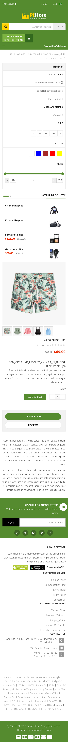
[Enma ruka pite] (54, 239)
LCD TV (30, 685)
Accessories (28, 701)
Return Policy (59, 594)
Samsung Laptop (56, 697)
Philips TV (57, 681)
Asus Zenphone (29, 689)
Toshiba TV (44, 681)
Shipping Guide (58, 620)
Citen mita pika (14, 205)
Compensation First (55, 584)
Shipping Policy (58, 579)
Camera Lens (36, 693)
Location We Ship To (55, 625)
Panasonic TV (19, 705)
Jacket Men (41, 677)
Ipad (6, 701)
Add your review (44, 345)
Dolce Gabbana (17, 681)
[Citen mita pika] (54, 210)
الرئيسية (58, 54)
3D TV (51, 685)
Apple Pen (28, 677)
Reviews (33, 425)
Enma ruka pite (14, 234)
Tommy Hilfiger (47, 705)
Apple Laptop (24, 697)
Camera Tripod (52, 693)
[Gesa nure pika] (54, 253)
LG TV (7, 705)
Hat (61, 701)
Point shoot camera (17, 693)
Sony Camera (45, 689)
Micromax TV (9, 685)
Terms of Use (58, 610)
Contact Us (60, 599)
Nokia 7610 (20, 708)
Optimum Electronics (39, 54)
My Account (59, 589)
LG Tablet (15, 701)
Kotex (43, 708)
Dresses (9, 708)
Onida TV (31, 681)
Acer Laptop (40, 697)
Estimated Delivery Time (53, 630)
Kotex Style (54, 677)
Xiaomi (59, 705)
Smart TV (61, 685)
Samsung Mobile (10, 689)
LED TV (21, 685)
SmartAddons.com (41, 730)
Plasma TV (41, 685)
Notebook (41, 701)
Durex (18, 677)
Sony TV (53, 701)
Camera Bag (9, 697)
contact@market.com (46, 648)
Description (33, 416)
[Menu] (4, 46)
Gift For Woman (17, 54)
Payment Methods (56, 615)
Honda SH (8, 677)
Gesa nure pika (14, 249)
